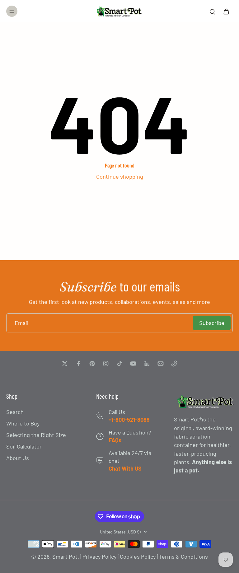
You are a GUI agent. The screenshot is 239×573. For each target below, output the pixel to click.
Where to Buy (23, 423)
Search (15, 411)
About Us (17, 457)
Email (21, 322)
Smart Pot (64, 556)
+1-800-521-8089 (129, 419)
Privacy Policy (99, 556)
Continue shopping (119, 176)
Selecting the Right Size (36, 434)
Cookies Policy (138, 556)
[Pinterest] (92, 363)
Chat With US (125, 468)
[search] (212, 11)
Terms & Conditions (183, 556)
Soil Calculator (24, 446)
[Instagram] (106, 363)
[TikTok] (119, 363)
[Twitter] (65, 363)
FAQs (115, 440)
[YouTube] (133, 363)
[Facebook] (78, 363)
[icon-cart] (226, 11)
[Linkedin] (147, 363)
